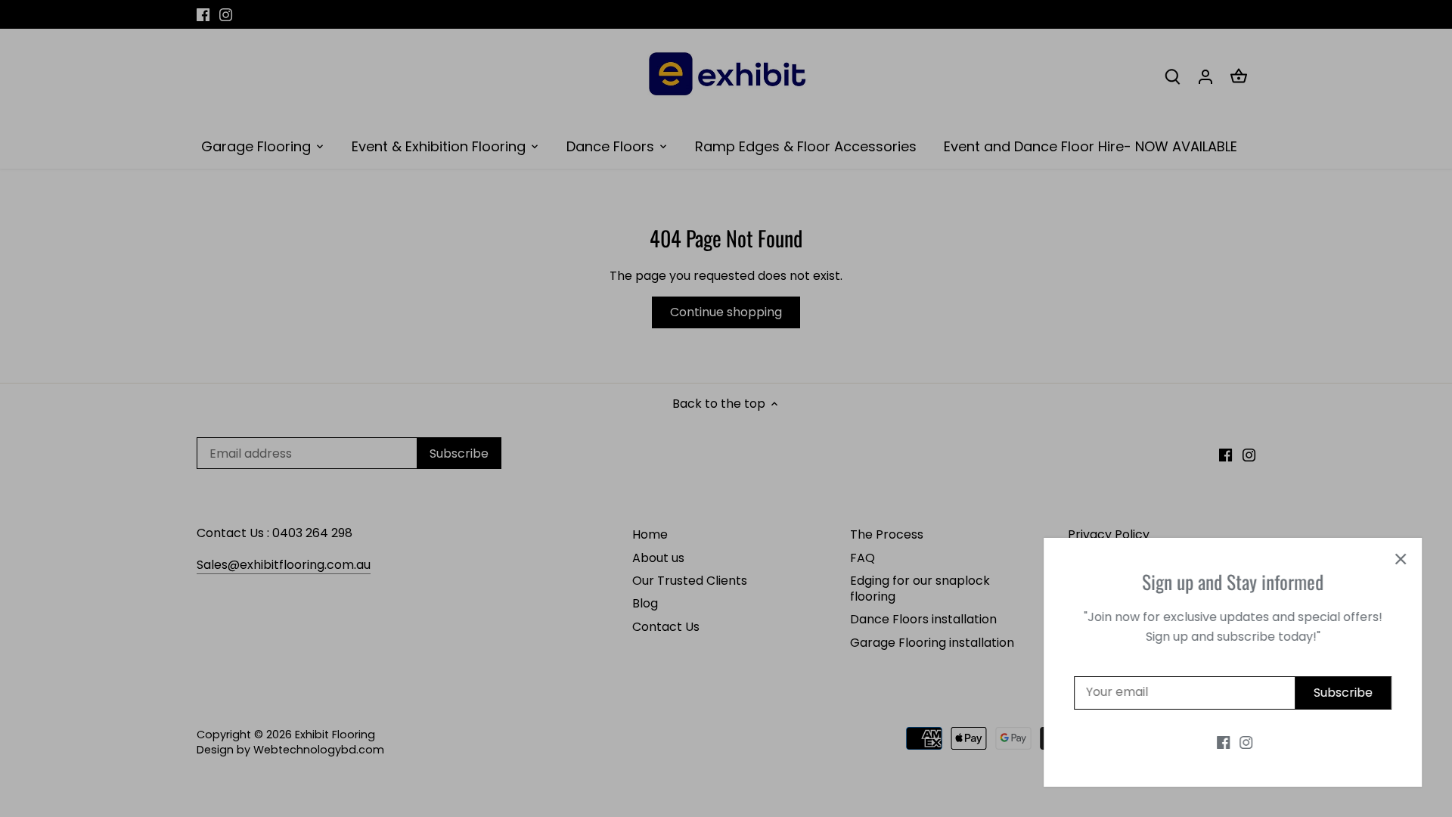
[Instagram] (1245, 742)
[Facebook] (1223, 742)
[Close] (1400, 559)
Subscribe (1343, 692)
